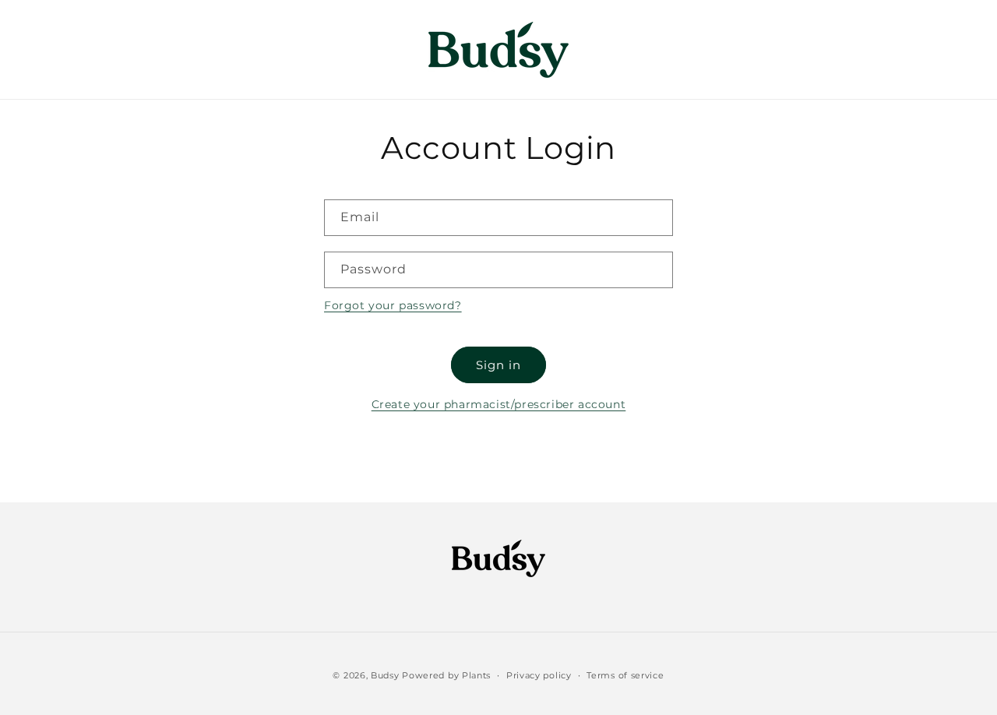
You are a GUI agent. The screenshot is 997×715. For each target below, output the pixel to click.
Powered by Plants (446, 675)
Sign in (498, 365)
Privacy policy (539, 674)
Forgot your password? (393, 305)
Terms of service (625, 674)
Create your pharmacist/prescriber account (499, 404)
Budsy (385, 675)
